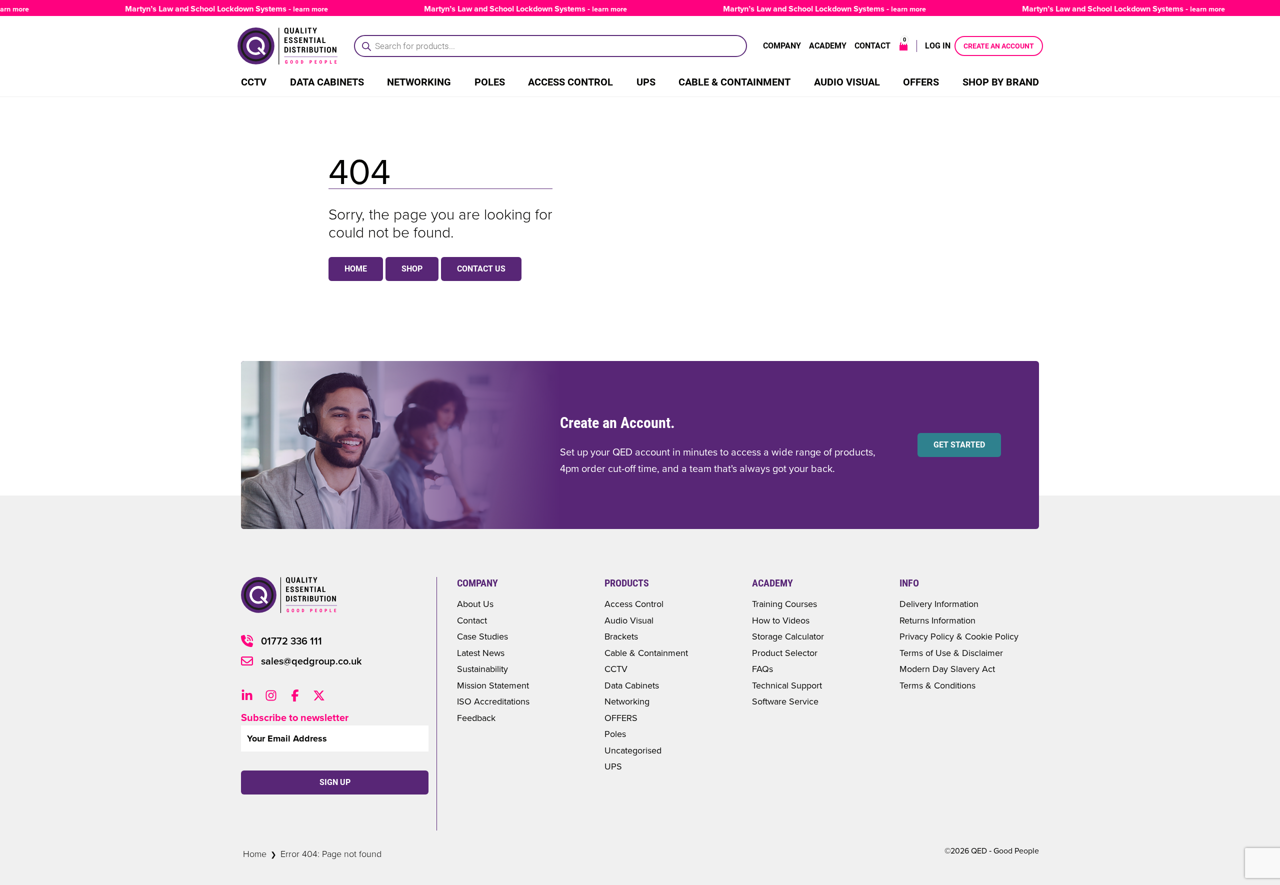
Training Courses (784, 604)
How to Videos (781, 620)
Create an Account (999, 46)
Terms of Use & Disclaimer (951, 652)
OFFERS (621, 718)
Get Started (959, 445)
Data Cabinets (327, 82)
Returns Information (938, 620)
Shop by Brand (1000, 82)
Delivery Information (939, 604)
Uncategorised (633, 750)
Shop (412, 269)
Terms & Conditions (938, 685)
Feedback (476, 718)
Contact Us (481, 269)
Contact (872, 45)
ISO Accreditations (493, 701)
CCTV (253, 82)
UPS (646, 82)
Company (782, 45)
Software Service (785, 701)
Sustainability (482, 668)
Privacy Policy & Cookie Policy (959, 636)
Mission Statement (493, 685)
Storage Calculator (788, 636)
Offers (921, 82)
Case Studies (482, 636)
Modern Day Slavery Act (947, 668)
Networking (419, 82)
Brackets (621, 636)
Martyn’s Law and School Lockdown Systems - (216, 8)
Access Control (570, 82)
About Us (475, 604)
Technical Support (787, 685)
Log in (937, 45)
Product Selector (785, 652)
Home (355, 269)
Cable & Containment (734, 82)
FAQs (762, 668)
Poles (489, 82)
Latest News (480, 652)
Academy (827, 45)
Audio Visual (847, 82)
